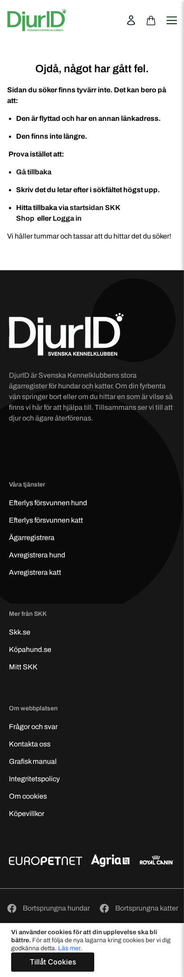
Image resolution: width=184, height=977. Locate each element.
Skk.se (19, 632)
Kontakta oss (29, 744)
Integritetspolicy (34, 779)
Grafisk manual (33, 761)
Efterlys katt (46, 520)
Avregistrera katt (35, 572)
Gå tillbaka (33, 172)
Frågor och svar (33, 726)
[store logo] (37, 20)
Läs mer (69, 948)
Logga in (67, 218)
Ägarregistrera (31, 537)
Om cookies (28, 796)
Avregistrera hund (37, 555)
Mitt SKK (23, 667)
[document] (93, 950)
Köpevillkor (26, 813)
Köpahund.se (30, 649)
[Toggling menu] (171, 15)
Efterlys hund (48, 503)
